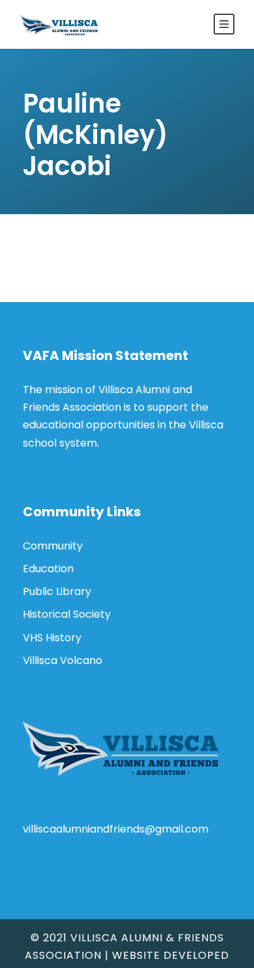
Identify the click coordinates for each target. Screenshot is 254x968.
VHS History (52, 637)
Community (53, 545)
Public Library (57, 591)
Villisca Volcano (62, 660)
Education (48, 568)
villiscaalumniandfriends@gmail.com (115, 829)
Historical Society (67, 614)
